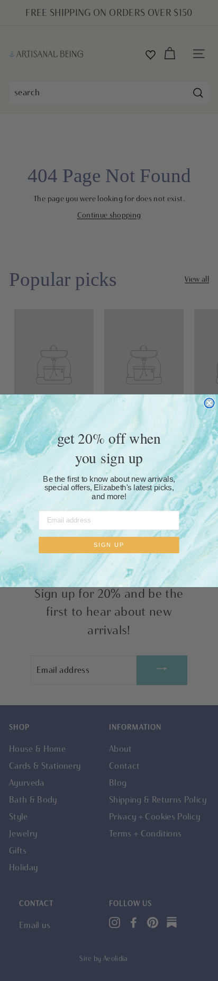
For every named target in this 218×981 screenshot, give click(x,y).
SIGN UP (109, 545)
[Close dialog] (209, 403)
